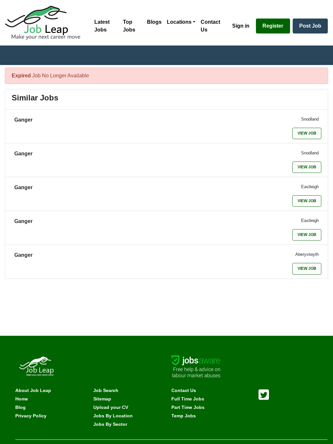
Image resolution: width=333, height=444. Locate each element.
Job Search (105, 390)
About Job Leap (33, 390)
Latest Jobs (102, 26)
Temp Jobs (183, 415)
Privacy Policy (31, 415)
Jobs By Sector (110, 424)
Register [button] (272, 26)
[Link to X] (264, 394)
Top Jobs (129, 26)
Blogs (154, 22)
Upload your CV (110, 407)
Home (21, 398)
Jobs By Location (113, 415)
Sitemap (102, 398)
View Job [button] (307, 133)
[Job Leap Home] (46, 22)
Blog (20, 407)
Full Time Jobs (187, 398)
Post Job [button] (310, 26)
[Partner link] (195, 366)
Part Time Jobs (188, 407)
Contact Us (210, 26)
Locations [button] (179, 22)
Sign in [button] (240, 26)
